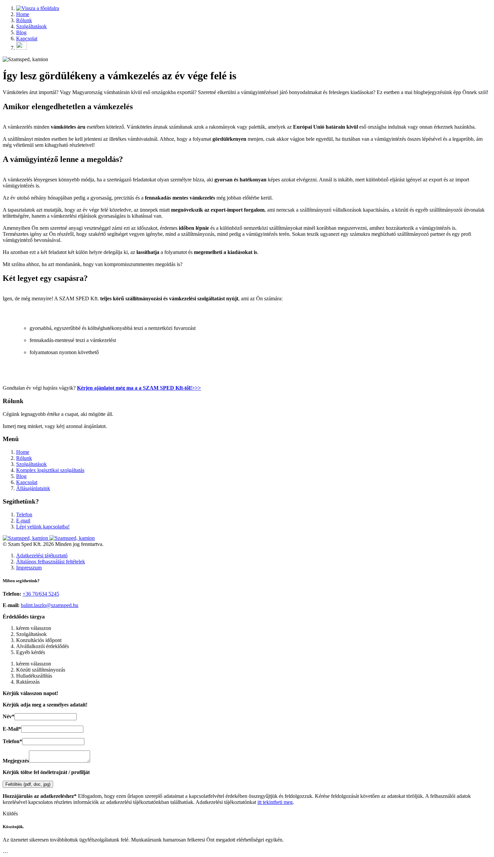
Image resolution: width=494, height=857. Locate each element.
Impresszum (29, 567)
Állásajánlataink (33, 488)
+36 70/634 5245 (41, 594)
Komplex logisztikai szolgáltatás (50, 470)
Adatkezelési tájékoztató (42, 555)
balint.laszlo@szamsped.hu (49, 605)
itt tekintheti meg (275, 802)
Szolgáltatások (31, 26)
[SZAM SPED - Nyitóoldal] (37, 8)
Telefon (24, 514)
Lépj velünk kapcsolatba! (43, 526)
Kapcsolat (26, 38)
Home (22, 14)
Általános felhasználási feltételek (50, 561)
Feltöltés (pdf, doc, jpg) (27, 784)
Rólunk (24, 20)
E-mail (23, 520)
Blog (21, 32)
